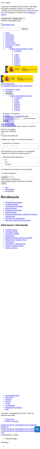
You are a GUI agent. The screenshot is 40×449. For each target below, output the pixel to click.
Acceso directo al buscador (12, 116)
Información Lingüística (13, 407)
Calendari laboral (11, 230)
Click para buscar (30, 118)
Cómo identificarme (12, 395)
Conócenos (9, 35)
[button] (20, 130)
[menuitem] (22, 446)
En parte (8, 164)
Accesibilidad (10, 405)
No (6, 162)
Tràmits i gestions (11, 248)
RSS (7, 409)
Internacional (9, 236)
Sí (6, 160)
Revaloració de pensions (13, 202)
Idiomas (21, 49)
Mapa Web (9, 397)
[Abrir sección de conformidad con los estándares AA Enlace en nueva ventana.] (20, 429)
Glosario (8, 399)
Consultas (8, 47)
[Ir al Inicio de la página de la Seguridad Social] (8, 25)
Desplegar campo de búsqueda (21, 86)
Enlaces (8, 401)
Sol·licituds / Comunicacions (15, 244)
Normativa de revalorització (15, 218)
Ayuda (7, 403)
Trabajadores (9, 37)
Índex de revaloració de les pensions (18, 220)
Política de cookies (11, 421)
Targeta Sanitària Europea (14, 246)
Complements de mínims (14, 206)
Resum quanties (10, 212)
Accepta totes (6, 18)
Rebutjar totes (17, 18)
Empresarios (9, 41)
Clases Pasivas (10, 43)
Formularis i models (12, 234)
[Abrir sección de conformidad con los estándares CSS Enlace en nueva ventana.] (20, 433)
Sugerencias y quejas (12, 45)
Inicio (7, 33)
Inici (6, 187)
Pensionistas (9, 39)
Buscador (25, 116)
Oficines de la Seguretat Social (16, 240)
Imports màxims (11, 208)
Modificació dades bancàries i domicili (18, 238)
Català (21, 96)
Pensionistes (9, 189)
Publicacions (9, 242)
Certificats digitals (11, 232)
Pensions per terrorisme (13, 210)
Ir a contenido (6, 86)
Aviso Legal (9, 419)
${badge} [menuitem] (11, 439)
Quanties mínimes (11, 204)
